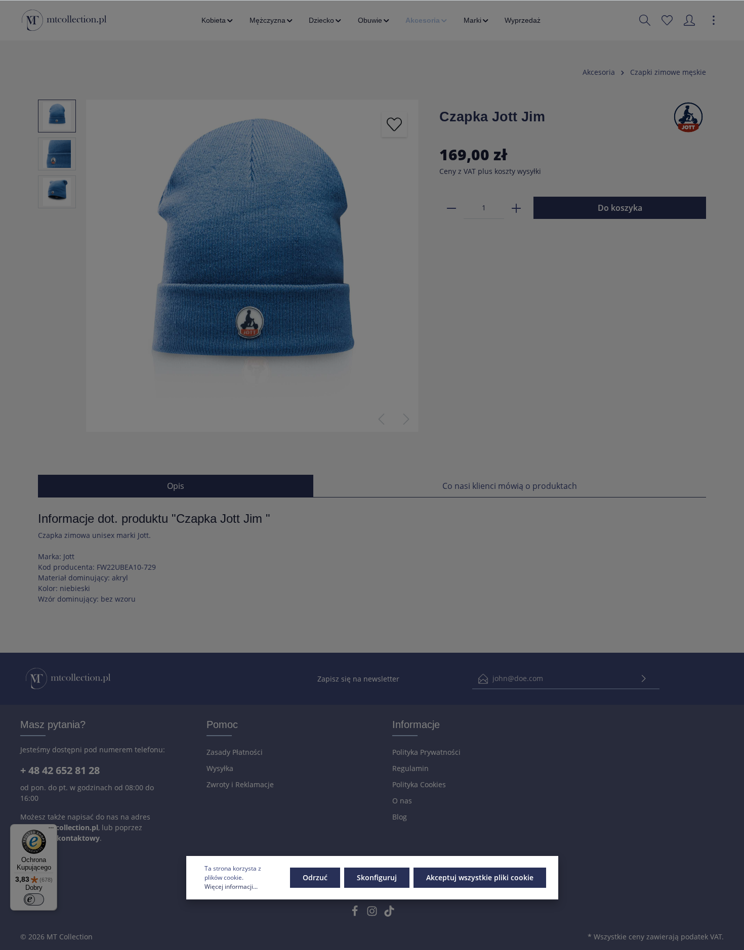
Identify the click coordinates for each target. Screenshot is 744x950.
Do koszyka (620, 207)
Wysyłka (219, 768)
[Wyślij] (643, 678)
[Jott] (688, 116)
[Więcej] (714, 20)
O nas (402, 800)
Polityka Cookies (419, 784)
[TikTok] (389, 914)
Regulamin (410, 768)
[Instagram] (373, 914)
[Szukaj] (645, 20)
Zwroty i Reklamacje (240, 784)
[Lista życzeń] (667, 20)
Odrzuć (315, 877)
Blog (399, 817)
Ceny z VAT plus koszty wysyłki (490, 171)
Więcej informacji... (231, 886)
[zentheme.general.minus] (451, 208)
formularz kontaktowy (60, 838)
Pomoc (222, 724)
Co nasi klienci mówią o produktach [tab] (509, 485)
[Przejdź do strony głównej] (64, 20)
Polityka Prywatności (426, 752)
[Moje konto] (689, 20)
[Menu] (51, 830)
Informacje (416, 724)
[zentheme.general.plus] (516, 208)
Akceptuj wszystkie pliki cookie (479, 877)
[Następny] (406, 419)
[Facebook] (355, 914)
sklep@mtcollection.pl (59, 827)
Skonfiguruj (377, 877)
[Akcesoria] (427, 20)
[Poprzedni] (381, 419)
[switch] (34, 899)
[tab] (175, 486)
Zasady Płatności (234, 752)
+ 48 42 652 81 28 (60, 770)
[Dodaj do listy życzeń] (394, 124)
